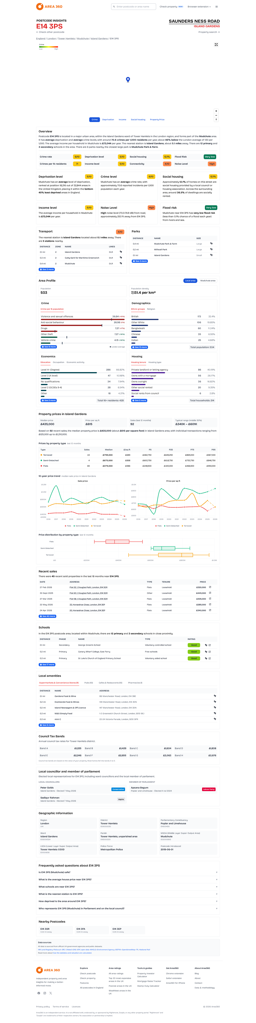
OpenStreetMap (128, 950)
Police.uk (57, 950)
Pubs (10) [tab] (88, 683)
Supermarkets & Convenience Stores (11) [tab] (59, 683)
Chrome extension (175, 973)
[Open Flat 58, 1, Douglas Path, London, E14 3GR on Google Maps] (209, 599)
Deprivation (108, 119)
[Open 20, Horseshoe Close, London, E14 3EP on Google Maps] (209, 610)
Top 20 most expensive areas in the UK (120, 979)
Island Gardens (99, 38)
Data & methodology (205, 987)
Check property (87, 978)
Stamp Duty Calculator (148, 986)
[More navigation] (216, 6)
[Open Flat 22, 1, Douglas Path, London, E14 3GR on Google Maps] (209, 587)
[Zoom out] (216, 115)
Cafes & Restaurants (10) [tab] (110, 683)
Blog (197, 973)
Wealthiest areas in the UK (120, 992)
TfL (137, 950)
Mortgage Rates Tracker (149, 981)
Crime (95, 119)
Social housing (138, 119)
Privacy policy (43, 1006)
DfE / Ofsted (67, 950)
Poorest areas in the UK (120, 986)
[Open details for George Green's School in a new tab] (209, 645)
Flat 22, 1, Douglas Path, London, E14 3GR (88, 587)
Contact (198, 983)
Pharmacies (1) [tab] (135, 683)
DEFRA (118, 950)
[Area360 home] (49, 6)
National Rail (145, 950)
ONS (74, 950)
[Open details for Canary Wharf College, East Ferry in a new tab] (209, 651)
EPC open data (83, 950)
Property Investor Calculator (146, 975)
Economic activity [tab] (75, 362)
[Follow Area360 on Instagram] (44, 993)
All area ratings (116, 973)
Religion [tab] (151, 309)
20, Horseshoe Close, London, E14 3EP (87, 610)
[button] (128, 80)
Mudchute (83, 38)
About (197, 978)
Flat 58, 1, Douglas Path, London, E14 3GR (89, 599)
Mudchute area (207, 280)
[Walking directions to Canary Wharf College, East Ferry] (206, 651)
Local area (190, 280)
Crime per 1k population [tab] (52, 309)
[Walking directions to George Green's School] (206, 645)
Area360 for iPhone (175, 983)
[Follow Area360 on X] (50, 993)
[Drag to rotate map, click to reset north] (216, 119)
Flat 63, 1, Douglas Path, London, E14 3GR (89, 593)
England (40, 38)
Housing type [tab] (154, 362)
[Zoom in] (216, 111)
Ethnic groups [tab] (138, 309)
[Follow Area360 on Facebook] (38, 993)
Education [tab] (46, 362)
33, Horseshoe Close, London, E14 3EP (87, 604)
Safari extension (174, 978)
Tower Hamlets (66, 38)
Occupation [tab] (58, 362)
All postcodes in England (91, 987)
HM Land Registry (45, 950)
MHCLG (93, 950)
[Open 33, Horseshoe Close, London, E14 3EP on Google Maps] (209, 605)
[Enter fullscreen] (216, 44)
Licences (76, 1006)
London (51, 38)
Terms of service (61, 1006)
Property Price (157, 119)
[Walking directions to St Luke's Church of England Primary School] (206, 658)
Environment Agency (106, 950)
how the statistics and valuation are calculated (72, 953)
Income (122, 119)
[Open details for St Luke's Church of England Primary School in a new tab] (209, 658)
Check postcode (88, 973)
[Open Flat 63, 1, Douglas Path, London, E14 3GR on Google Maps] (209, 593)
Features (84, 983)
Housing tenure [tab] (138, 362)
